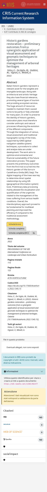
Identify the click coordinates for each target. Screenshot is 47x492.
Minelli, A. (26, 72)
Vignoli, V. (15, 72)
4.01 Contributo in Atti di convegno (20, 32)
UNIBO (11, 26)
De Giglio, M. (22, 70)
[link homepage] (8, 4)
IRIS (3, 26)
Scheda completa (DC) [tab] (19, 233)
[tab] (34, 233)
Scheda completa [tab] (16, 228)
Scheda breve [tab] (15, 224)
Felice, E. (11, 70)
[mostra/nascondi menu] (44, 4)
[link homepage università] (30, 4)
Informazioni (12, 371)
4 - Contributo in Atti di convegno (19, 29)
